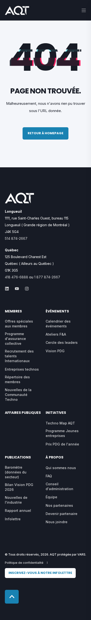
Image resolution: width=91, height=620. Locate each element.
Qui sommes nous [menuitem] (61, 468)
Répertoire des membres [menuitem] (17, 379)
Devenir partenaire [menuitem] (61, 514)
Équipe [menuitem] (51, 497)
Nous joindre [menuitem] (56, 522)
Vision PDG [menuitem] (55, 351)
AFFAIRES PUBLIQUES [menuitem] (23, 413)
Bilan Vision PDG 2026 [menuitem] (19, 487)
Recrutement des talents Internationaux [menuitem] (19, 356)
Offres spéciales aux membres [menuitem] (19, 323)
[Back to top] (12, 597)
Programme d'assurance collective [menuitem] (15, 338)
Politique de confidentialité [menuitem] (24, 562)
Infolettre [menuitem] (13, 519)
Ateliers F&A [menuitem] (56, 334)
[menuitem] (40, 573)
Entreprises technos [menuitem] (22, 369)
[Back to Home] (17, 12)
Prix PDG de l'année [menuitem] (62, 444)
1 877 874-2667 (47, 277)
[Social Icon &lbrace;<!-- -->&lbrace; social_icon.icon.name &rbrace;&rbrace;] (8, 289)
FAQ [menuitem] (49, 476)
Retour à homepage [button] (45, 133)
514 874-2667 (16, 238)
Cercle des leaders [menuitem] (62, 342)
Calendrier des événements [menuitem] (58, 323)
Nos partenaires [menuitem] (59, 505)
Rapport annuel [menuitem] (18, 510)
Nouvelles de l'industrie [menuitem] (16, 499)
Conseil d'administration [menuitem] (59, 486)
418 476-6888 (16, 277)
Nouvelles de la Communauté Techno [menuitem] (18, 395)
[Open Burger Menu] (84, 10)
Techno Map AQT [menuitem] (60, 423)
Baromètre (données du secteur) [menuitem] (15, 472)
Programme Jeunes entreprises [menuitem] (62, 433)
